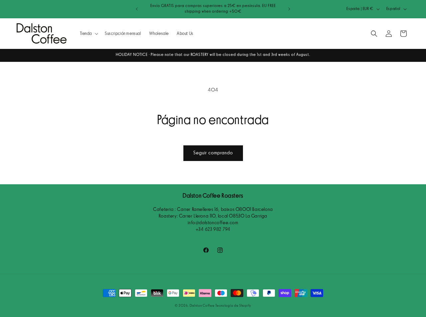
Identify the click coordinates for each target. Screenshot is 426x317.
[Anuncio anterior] (136, 9)
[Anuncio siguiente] (289, 9)
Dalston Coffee (202, 305)
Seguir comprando (213, 152)
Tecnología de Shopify (233, 305)
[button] (88, 34)
